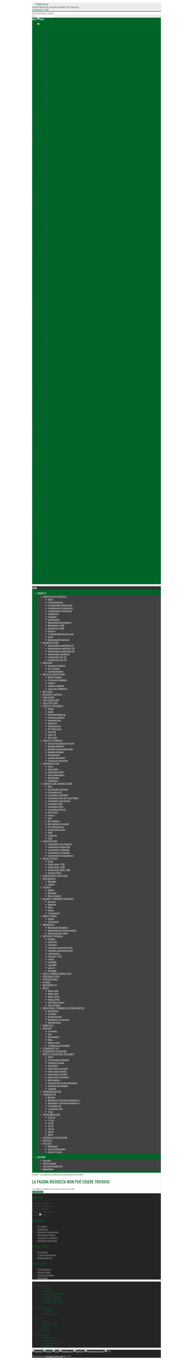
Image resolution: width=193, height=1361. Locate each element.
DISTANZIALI (49, 309)
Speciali (46, 1329)
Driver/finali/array (57, 145)
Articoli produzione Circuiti (61, 174)
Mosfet (51, 528)
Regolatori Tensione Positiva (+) (64, 533)
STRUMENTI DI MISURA (54, 482)
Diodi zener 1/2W (56, 297)
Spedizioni (42, 1229)
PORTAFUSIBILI (50, 410)
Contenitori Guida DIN (59, 277)
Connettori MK (55, 234)
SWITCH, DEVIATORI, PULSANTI (58, 484)
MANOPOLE (48, 355)
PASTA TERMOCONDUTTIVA (57, 404)
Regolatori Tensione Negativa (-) (64, 530)
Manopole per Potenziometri (62, 361)
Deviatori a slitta (56, 493)
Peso (50, 470)
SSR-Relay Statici (56, 433)
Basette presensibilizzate (60, 179)
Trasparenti (54, 343)
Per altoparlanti (55, 257)
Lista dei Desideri (45, 1275)
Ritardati (52, 323)
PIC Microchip (54, 159)
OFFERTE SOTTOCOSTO (54, 27)
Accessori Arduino (57, 96)
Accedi (35, 6)
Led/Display (53, 50)
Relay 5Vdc (53, 424)
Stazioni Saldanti (56, 116)
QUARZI (46, 413)
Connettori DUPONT (58, 225)
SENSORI (47, 459)
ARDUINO (47, 93)
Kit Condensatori (56, 205)
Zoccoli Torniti (55, 582)
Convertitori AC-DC (57, 87)
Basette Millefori (56, 177)
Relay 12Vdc (53, 427)
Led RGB (52, 392)
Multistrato (53, 208)
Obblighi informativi (47, 1240)
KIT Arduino (54, 99)
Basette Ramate (56, 182)
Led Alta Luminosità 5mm (60, 381)
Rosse (51, 341)
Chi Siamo (42, 1226)
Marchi (46, 1321)
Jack (50, 248)
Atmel (51, 139)
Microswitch (54, 510)
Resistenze (53, 441)
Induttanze (53, 44)
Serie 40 (52, 162)
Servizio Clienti (44, 1307)
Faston (51, 246)
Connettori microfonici (59, 231)
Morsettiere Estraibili (58, 254)
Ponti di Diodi (54, 303)
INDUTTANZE (50, 346)
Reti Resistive (54, 453)
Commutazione (55, 33)
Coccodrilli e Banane (58, 220)
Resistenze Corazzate (58, 450)
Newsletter (48, 1169)
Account (47, 1160)
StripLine (52, 266)
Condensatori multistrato (60, 38)
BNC (50, 217)
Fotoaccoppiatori (56, 148)
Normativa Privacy (46, 1235)
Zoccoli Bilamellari (57, 579)
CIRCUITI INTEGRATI (53, 136)
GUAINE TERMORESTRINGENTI (58, 329)
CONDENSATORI (51, 194)
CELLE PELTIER (50, 133)
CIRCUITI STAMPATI (53, 171)
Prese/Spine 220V (56, 260)
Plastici (51, 315)
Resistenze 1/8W (56, 59)
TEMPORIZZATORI (52, 522)
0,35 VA (51, 548)
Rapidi (51, 320)
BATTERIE (48, 122)
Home (34, 588)
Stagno (51, 113)
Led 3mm (52, 372)
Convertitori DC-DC (57, 90)
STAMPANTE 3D (51, 479)
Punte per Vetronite (58, 191)
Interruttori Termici (57, 505)
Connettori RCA (55, 237)
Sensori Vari (54, 473)
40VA (50, 565)
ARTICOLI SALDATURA (54, 105)
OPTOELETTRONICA (53, 366)
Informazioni (43, 1285)
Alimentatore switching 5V (61, 76)
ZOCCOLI (47, 574)
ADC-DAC (52, 168)
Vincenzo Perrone (54, 1356)
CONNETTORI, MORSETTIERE (57, 214)
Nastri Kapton (55, 107)
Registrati (43, 6)
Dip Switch (53, 496)
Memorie (52, 154)
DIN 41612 (53, 243)
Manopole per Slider (58, 364)
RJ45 (50, 263)
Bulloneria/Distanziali (58, 70)
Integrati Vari (54, 151)
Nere (50, 338)
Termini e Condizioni (47, 1237)
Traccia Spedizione (46, 1255)
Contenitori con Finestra (60, 274)
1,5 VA (51, 551)
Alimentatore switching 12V (61, 79)
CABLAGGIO (48, 128)
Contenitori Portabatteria (60, 286)
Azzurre (52, 332)
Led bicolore (54, 384)
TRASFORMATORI (51, 545)
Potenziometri (55, 447)
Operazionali (54, 156)
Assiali (51, 349)
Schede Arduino (55, 102)
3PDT (50, 487)
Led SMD (52, 395)
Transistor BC (55, 536)
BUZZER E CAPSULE (52, 125)
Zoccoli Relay (54, 436)
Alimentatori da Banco (59, 84)
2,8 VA (51, 559)
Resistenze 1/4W (56, 56)
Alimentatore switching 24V (61, 82)
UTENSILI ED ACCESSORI (55, 568)
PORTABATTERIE (51, 407)
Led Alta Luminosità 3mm (60, 378)
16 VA (50, 556)
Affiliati (46, 1326)
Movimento (53, 467)
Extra (40, 1318)
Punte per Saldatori (57, 110)
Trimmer (52, 444)
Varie (50, 67)
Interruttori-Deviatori (58, 507)
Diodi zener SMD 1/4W (59, 300)
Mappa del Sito (44, 1257)
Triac (50, 542)
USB (50, 269)
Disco (50, 197)
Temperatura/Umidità (59, 476)
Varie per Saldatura (57, 119)
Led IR (51, 389)
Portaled (52, 401)
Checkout (74, 6)
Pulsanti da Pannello (58, 516)
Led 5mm (52, 375)
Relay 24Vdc (53, 430)
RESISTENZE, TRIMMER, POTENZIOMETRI (63, 438)
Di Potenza (53, 352)
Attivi (50, 30)
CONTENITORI (50, 271)
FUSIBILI (47, 318)
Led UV (51, 398)
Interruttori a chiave (58, 499)
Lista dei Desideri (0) (59, 6)
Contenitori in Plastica (59, 283)
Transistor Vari (55, 539)
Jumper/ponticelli (56, 188)
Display (51, 369)
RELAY (46, 418)
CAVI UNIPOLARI (51, 130)
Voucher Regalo (50, 1324)
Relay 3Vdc (53, 421)
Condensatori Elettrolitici (60, 36)
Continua (37, 1192)
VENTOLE (47, 571)
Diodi (50, 292)
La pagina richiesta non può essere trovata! (61, 1174)
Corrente (52, 461)
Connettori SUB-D (57, 240)
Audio (51, 142)
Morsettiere (54, 251)
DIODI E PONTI (50, 289)
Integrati (52, 47)
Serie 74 (52, 165)
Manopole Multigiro (58, 358)
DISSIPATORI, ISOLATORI (55, 306)
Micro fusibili (54, 326)
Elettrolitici (53, 200)
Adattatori (53, 577)
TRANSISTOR (49, 525)
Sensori (51, 61)
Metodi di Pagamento (48, 1232)
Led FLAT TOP (55, 387)
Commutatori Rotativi (58, 490)
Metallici (52, 312)
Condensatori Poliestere (60, 41)
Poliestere (53, 211)
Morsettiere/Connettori (59, 53)
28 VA (50, 562)
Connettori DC (55, 223)
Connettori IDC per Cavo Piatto (63, 228)
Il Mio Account (44, 1269)
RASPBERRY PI (50, 415)
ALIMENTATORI (50, 73)
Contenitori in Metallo (59, 280)
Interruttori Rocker (57, 502)
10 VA (50, 554)
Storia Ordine (49, 1163)
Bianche (52, 335)
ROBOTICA (48, 456)
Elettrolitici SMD (56, 202)
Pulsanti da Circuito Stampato (62, 513)
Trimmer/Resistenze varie (60, 64)
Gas (50, 464)
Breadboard (54, 185)
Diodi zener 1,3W (56, 295)
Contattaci (42, 1252)
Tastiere (52, 519)
